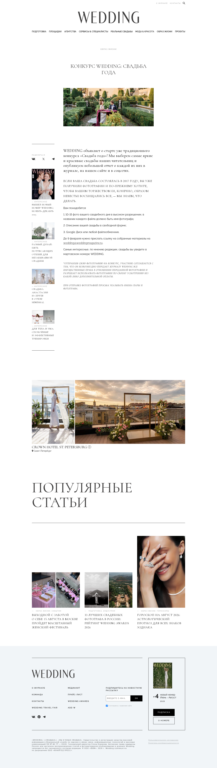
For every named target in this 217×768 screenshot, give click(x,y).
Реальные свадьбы (122, 31)
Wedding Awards (78, 701)
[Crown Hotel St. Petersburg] (79, 448)
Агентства (70, 31)
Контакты (175, 3)
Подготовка (39, 31)
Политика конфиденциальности (163, 743)
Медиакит (74, 688)
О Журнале (38, 688)
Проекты (180, 31)
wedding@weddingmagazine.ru (83, 242)
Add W (72, 708)
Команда (37, 695)
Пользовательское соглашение (163, 740)
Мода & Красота (144, 31)
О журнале (162, 3)
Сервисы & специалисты (93, 31)
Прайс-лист (75, 695)
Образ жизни (164, 31)
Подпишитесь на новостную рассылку (124, 689)
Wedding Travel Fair (45, 708)
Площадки (55, 31)
